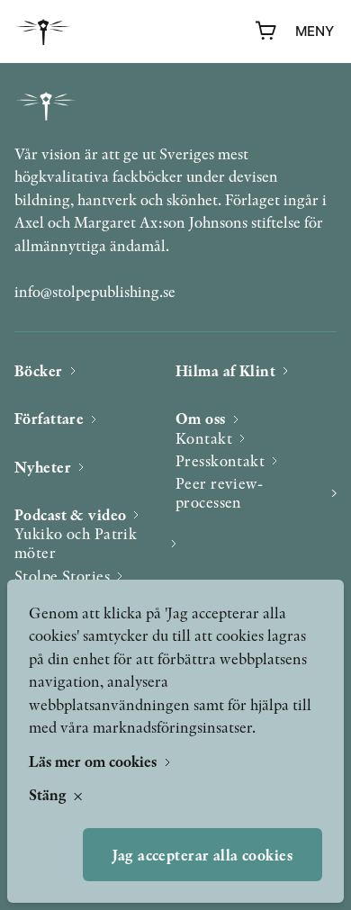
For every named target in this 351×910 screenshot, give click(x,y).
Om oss (201, 418)
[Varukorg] (266, 31)
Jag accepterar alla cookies (202, 854)
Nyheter (42, 466)
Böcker (38, 370)
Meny (314, 31)
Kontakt (204, 437)
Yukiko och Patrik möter (75, 543)
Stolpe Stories (62, 575)
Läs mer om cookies (94, 761)
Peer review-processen (219, 492)
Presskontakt (220, 460)
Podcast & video (70, 514)
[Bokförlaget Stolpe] (43, 32)
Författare (49, 418)
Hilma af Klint (225, 370)
